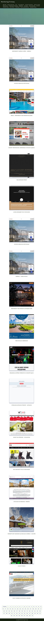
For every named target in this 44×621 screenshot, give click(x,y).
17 (5, 608)
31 (40, 608)
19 (10, 608)
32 (4, 611)
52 (16, 613)
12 (33, 606)
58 (32, 613)
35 (11, 611)
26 (28, 608)
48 (6, 613)
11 (31, 606)
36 (14, 611)
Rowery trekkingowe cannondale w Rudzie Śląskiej (21, 147)
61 (40, 613)
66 (22, 615)
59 (35, 613)
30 (38, 608)
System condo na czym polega (21, 83)
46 (40, 611)
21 (15, 608)
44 (34, 611)
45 (37, 611)
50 (11, 613)
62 (11, 615)
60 (37, 613)
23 (20, 608)
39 (22, 611)
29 (35, 608)
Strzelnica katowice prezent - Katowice (21, 405)
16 (3, 608)
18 (7, 608)
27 (30, 608)
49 (9, 613)
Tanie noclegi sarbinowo (21, 340)
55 (24, 613)
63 (14, 615)
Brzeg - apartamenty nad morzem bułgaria (21, 115)
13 (36, 606)
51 (14, 613)
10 (29, 606)
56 (27, 613)
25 (25, 608)
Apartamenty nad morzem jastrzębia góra (21, 308)
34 (9, 611)
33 (6, 611)
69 (29, 615)
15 (40, 606)
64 (16, 615)
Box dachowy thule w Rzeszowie (21, 469)
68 (27, 615)
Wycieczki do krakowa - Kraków (22, 501)
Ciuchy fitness (21, 566)
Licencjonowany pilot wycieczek (21, 212)
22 (17, 608)
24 (22, 608)
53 (19, 613)
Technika (38, 5)
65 (19, 615)
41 (27, 611)
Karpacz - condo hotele (22, 276)
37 (16, 611)
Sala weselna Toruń (21, 180)
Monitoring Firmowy (8, 2)
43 (32, 611)
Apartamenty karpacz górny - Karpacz (21, 51)
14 (38, 606)
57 (29, 613)
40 (24, 611)
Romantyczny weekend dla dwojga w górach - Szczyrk (21, 533)
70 (32, 615)
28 (33, 608)
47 (4, 613)
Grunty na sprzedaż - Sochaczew (21, 437)
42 (29, 611)
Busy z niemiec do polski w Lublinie (22, 598)
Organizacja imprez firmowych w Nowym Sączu (22, 373)
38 (19, 611)
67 (24, 615)
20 (12, 608)
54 (22, 613)
